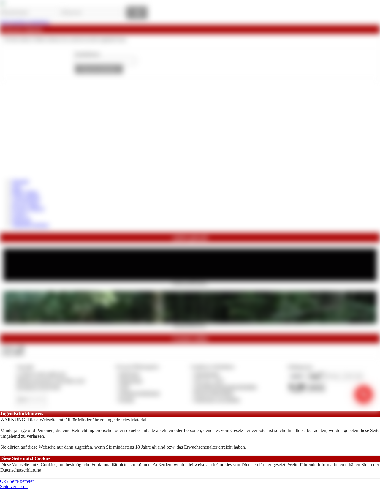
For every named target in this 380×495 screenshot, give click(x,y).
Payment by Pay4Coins (38, 386)
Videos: (13, 347)
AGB (124, 386)
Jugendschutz (206, 374)
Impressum (129, 374)
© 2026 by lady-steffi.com (41, 374)
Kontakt (126, 399)
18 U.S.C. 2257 (209, 380)
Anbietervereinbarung (139, 393)
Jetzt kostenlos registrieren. (25, 22)
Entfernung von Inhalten (217, 399)
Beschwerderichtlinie (214, 393)
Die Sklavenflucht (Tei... (190, 325)
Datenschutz (130, 380)
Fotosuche (21, 219)
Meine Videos (25, 192)
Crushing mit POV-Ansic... (190, 283)
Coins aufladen (26, 197)
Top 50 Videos (25, 203)
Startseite (20, 181)
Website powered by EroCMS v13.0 (50, 380)
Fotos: (13, 352)
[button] (99, 69)
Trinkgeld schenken (30, 224)
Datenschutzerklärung (20, 469)
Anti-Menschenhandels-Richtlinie (225, 386)
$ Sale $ (19, 214)
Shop (17, 186)
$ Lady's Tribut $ (28, 208)
